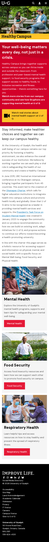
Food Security (14, 385)
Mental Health (14, 323)
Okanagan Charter (15, 190)
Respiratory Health (17, 451)
